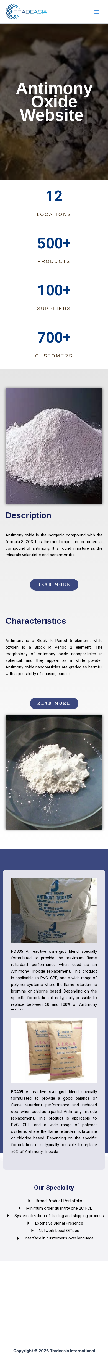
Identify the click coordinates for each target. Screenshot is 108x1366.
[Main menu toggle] (96, 12)
